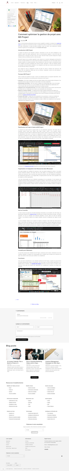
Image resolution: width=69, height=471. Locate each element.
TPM (29, 404)
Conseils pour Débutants (11, 22)
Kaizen (29, 400)
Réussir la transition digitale (14, 417)
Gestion (10, 391)
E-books (7, 444)
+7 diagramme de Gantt (29, 166)
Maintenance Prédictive (52, 417)
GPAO (48, 400)
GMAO (48, 402)
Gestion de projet (31, 387)
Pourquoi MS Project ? (10, 15)
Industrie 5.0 (11, 415)
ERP (48, 404)
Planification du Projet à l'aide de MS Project (12, 17)
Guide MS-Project (51, 389)
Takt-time (30, 402)
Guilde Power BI (50, 391)
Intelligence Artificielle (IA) (33, 415)
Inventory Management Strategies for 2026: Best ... (53, 362)
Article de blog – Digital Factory (11, 448)
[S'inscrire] (42, 430)
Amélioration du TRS (13, 400)
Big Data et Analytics (32, 417)
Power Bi (11, 389)
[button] (17, 3)
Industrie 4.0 (11, 413)
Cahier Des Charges (32, 391)
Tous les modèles (12, 393)
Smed (29, 406)
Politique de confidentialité (27, 468)
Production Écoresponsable (14, 418)
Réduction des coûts (13, 406)
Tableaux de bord (12, 402)
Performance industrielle (33, 389)
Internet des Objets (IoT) (33, 413)
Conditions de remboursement (30, 446)
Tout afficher (34, 377)
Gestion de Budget (51, 393)
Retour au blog (35, 304)
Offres (26, 448)
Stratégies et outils (13, 404)
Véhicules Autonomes (32, 418)
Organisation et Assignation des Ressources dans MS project (12, 19)
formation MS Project (36, 263)
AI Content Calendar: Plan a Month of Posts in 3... (15, 362)
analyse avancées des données (29, 94)
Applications (8, 441)
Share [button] (18, 299)
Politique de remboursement (18, 468)
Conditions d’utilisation (35, 468)
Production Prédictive (51, 415)
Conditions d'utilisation (29, 444)
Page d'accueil (8, 446)
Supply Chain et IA (51, 418)
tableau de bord (33, 214)
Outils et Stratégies (51, 387)
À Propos (26, 441)
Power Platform (50, 406)
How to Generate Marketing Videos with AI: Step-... (34, 362)
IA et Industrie (50, 413)
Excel (10, 387)
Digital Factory (11, 468)
